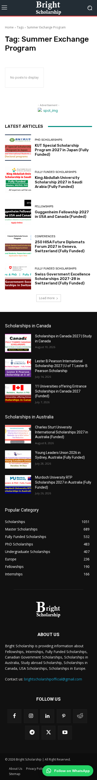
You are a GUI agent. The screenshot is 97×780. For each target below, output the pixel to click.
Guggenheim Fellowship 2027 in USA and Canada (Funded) (62, 214)
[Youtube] (65, 733)
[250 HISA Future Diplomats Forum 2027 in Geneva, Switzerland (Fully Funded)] (18, 244)
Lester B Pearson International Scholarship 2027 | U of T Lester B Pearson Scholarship (61, 366)
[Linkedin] (47, 716)
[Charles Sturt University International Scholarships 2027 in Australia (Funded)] (18, 434)
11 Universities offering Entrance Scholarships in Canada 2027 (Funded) (61, 391)
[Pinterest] (64, 716)
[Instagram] (31, 716)
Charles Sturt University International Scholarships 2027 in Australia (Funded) (61, 432)
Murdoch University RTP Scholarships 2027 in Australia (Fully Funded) (63, 482)
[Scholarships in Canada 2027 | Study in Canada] (18, 343)
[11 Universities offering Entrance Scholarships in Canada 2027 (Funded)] (18, 393)
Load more (47, 298)
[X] (48, 733)
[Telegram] (32, 733)
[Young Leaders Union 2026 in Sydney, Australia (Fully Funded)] (18, 459)
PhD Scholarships (48, 139)
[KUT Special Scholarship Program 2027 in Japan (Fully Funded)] (18, 147)
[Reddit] (80, 716)
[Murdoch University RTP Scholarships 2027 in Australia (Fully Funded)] (18, 484)
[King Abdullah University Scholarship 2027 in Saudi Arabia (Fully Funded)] (18, 180)
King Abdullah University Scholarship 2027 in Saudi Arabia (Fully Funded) (58, 182)
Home (9, 27)
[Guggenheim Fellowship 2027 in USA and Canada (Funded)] (18, 212)
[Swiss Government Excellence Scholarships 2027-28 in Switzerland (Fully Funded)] (18, 276)
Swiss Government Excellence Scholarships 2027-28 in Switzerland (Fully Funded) (62, 278)
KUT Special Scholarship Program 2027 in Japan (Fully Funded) (62, 150)
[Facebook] (14, 716)
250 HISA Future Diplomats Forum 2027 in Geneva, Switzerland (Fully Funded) (60, 246)
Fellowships (44, 206)
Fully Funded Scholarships (55, 172)
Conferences (45, 236)
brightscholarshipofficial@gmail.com (53, 679)
